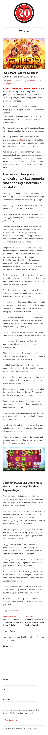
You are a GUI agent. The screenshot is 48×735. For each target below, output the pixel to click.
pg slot (20, 140)
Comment (7, 646)
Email (6, 690)
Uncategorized (8, 84)
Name (6, 679)
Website (6, 700)
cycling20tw (31, 81)
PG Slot (16, 611)
